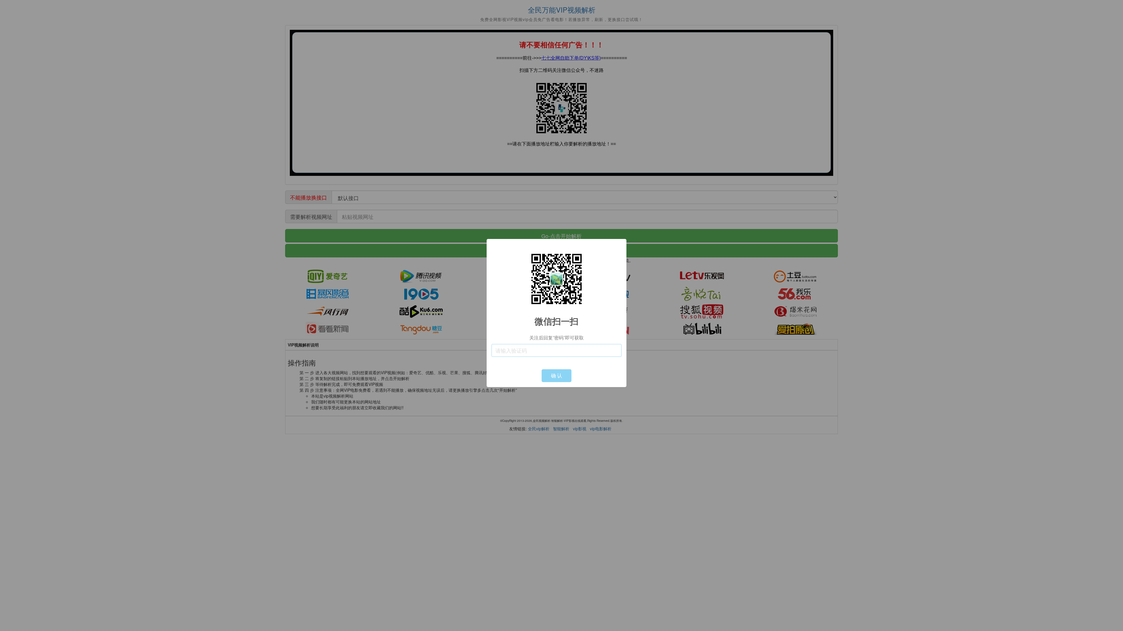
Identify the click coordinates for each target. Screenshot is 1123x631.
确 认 (556, 375)
